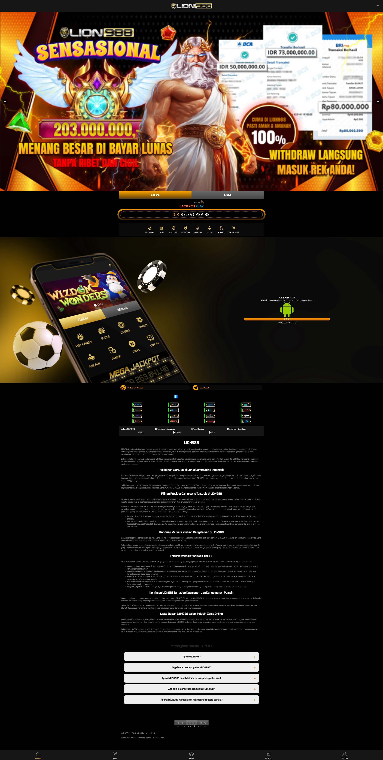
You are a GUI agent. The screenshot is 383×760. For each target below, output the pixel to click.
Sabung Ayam (233, 232)
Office (212, 432)
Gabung (155, 194)
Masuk (227, 194)
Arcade (209, 232)
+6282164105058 (135, 388)
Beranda (38, 758)
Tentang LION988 (127, 429)
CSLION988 (204, 388)
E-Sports (221, 232)
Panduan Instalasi (287, 323)
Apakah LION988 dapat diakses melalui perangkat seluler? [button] (191, 678)
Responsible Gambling (165, 429)
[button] (4, 101)
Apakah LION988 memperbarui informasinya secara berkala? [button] (191, 699)
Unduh (287, 319)
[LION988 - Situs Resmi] (191, 6)
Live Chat (345, 758)
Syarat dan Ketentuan (237, 429)
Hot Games (149, 232)
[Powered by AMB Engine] (191, 727)
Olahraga (185, 232)
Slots (161, 232)
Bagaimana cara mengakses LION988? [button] (192, 667)
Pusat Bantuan (198, 429)
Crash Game (197, 232)
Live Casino (173, 232)
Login (140, 432)
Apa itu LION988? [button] (191, 656)
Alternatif (268, 758)
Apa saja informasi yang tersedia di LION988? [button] (191, 688)
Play (199, 206)
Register (177, 432)
